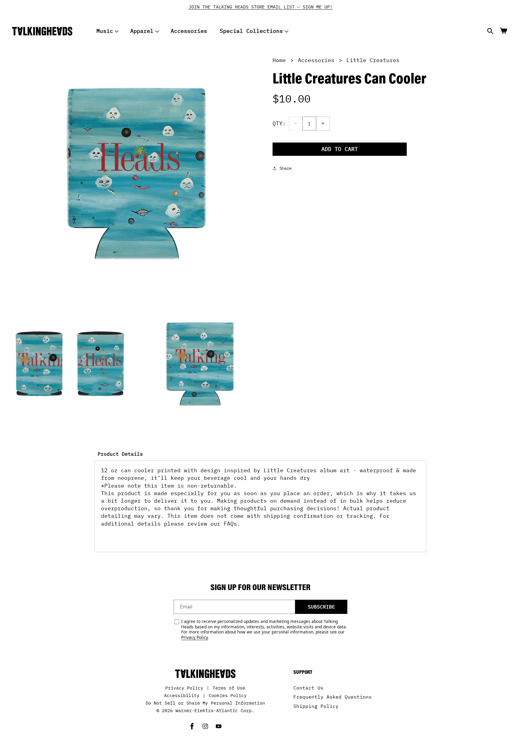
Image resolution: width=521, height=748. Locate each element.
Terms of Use (229, 688)
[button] (107, 31)
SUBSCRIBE (321, 607)
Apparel (141, 30)
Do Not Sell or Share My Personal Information (205, 703)
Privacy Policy (194, 637)
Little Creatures (372, 60)
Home (279, 60)
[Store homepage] (205, 673)
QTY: (279, 123)
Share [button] (285, 168)
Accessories (316, 60)
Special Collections (251, 30)
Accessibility (181, 695)
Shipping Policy (316, 706)
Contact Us (308, 688)
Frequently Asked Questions (332, 697)
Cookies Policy (228, 695)
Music (104, 30)
